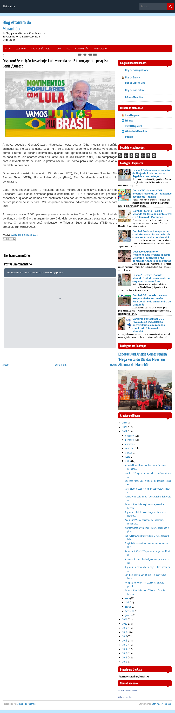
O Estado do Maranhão (136, 131)
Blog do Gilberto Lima (135, 82)
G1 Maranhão (82, 48)
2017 (124, 636)
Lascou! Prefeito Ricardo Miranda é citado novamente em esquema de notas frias (151, 278)
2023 (124, 427)
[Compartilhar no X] (10, 239)
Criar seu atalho (124, 697)
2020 (124, 623)
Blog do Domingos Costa (136, 70)
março (128, 606)
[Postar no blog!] (7, 239)
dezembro (130, 435)
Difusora (129, 136)
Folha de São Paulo (40, 48)
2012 (124, 657)
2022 (124, 431)
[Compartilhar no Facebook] (14, 239)
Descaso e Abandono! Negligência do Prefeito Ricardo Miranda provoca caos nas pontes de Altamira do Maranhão (151, 256)
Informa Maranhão (134, 97)
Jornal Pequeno (132, 115)
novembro (130, 439)
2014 (124, 649)
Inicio (8, 48)
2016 (124, 640)
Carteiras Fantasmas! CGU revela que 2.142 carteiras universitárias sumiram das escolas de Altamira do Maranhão (148, 325)
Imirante (129, 120)
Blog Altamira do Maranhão (17, 25)
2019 (124, 628)
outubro (129, 444)
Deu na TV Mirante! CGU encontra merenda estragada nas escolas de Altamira (152, 193)
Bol (68, 48)
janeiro (128, 615)
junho (128, 461)
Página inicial (9, 6)
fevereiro (129, 611)
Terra (58, 48)
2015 (124, 644)
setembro (130, 448)
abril (127, 602)
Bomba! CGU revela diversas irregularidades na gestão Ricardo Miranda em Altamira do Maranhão (151, 300)
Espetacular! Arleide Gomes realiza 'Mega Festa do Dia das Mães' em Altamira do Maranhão (142, 359)
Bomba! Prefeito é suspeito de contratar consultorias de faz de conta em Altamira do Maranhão (151, 234)
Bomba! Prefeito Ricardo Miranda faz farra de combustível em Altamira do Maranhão (152, 213)
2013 (124, 653)
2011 (124, 661)
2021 (124, 619)
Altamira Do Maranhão (127, 691)
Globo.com (21, 48)
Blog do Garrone (132, 77)
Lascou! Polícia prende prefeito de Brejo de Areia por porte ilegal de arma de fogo (151, 173)
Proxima (113, 364)
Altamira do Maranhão (26, 703)
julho (128, 456)
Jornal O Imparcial (133, 126)
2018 (124, 632)
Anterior (6, 364)
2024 (124, 422)
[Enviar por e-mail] (4, 239)
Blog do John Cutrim (134, 90)
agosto (128, 452)
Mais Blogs (99, 48)
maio (127, 598)
